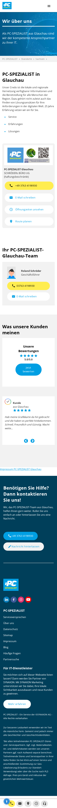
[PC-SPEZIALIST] (6, 5)
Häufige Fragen (12, 653)
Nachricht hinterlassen (23, 546)
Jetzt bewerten (28, 369)
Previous (25, 440)
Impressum (9, 641)
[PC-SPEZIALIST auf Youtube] (28, 600)
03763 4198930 (23, 286)
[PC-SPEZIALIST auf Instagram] (21, 600)
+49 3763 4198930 (20, 536)
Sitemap (8, 635)
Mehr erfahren (17, 704)
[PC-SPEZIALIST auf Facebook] (14, 600)
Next (31, 440)
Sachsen (40, 58)
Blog (5, 647)
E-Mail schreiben (24, 296)
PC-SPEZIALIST (10, 58)
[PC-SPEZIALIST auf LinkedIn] (6, 600)
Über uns (8, 623)
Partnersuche (11, 659)
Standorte (26, 58)
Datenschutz (10, 629)
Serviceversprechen (14, 617)
